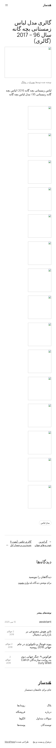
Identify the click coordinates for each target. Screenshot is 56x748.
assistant (45, 621)
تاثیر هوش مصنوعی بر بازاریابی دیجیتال (38, 633)
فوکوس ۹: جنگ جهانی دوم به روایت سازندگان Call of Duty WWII (36, 659)
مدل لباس (45, 522)
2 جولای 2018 (10, 633)
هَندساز (47, 5)
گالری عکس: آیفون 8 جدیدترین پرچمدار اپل (21, 543)
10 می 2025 (10, 621)
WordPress (10, 741)
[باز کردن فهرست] (6, 5)
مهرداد (32, 82)
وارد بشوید (23, 582)
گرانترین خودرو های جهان (43, 543)
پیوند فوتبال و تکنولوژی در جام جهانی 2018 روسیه (34, 645)
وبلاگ (23, 82)
